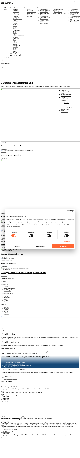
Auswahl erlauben (40, 246)
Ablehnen (17, 246)
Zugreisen (29, 16)
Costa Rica (6, 314)
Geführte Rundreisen (30, 9)
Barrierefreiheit (7, 291)
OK (1, 437)
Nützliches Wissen (5, 269)
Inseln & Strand (44, 9)
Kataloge (6, 300)
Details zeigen (67, 241)
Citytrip (42, 14)
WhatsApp (22, 369)
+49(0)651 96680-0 (8, 376)
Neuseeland (3, 231)
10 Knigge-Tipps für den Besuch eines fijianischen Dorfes (23, 273)
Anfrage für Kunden (6, 401)
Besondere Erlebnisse (45, 13)
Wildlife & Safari (44, 16)
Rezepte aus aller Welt (66, 107)
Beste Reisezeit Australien (11, 155)
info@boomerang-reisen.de (10, 379)
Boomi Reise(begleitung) (44, 22)
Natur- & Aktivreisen (45, 10)
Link (9, 369)
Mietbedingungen (8, 301)
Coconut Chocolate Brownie (12, 254)
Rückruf (3, 399)
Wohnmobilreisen (31, 12)
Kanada (6, 312)
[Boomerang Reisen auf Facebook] (4, 325)
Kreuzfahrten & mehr (45, 17)
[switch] (31, 235)
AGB (5, 299)
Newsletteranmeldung (9, 288)
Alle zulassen (62, 246)
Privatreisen (30, 14)
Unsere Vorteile (58, 12)
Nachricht (7, 399)
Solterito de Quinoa (8, 263)
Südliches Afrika (5, 222)
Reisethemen (40, 7)
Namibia (4, 226)
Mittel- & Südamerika (66, 96)
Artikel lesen (4, 149)
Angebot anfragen (5, 398)
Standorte (56, 10)
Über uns (54, 7)
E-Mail (3, 369)
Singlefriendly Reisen (45, 20)
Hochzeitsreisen (44, 19)
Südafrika (6, 310)
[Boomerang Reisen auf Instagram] (4, 326)
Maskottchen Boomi (66, 94)
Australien (3, 142)
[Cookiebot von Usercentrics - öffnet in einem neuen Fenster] (67, 211)
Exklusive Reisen (44, 12)
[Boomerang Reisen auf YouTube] (4, 328)
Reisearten (26, 7)
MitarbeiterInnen (58, 9)
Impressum (6, 296)
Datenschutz (7, 297)
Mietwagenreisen (31, 13)
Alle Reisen (5, 8)
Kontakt (9, 57)
